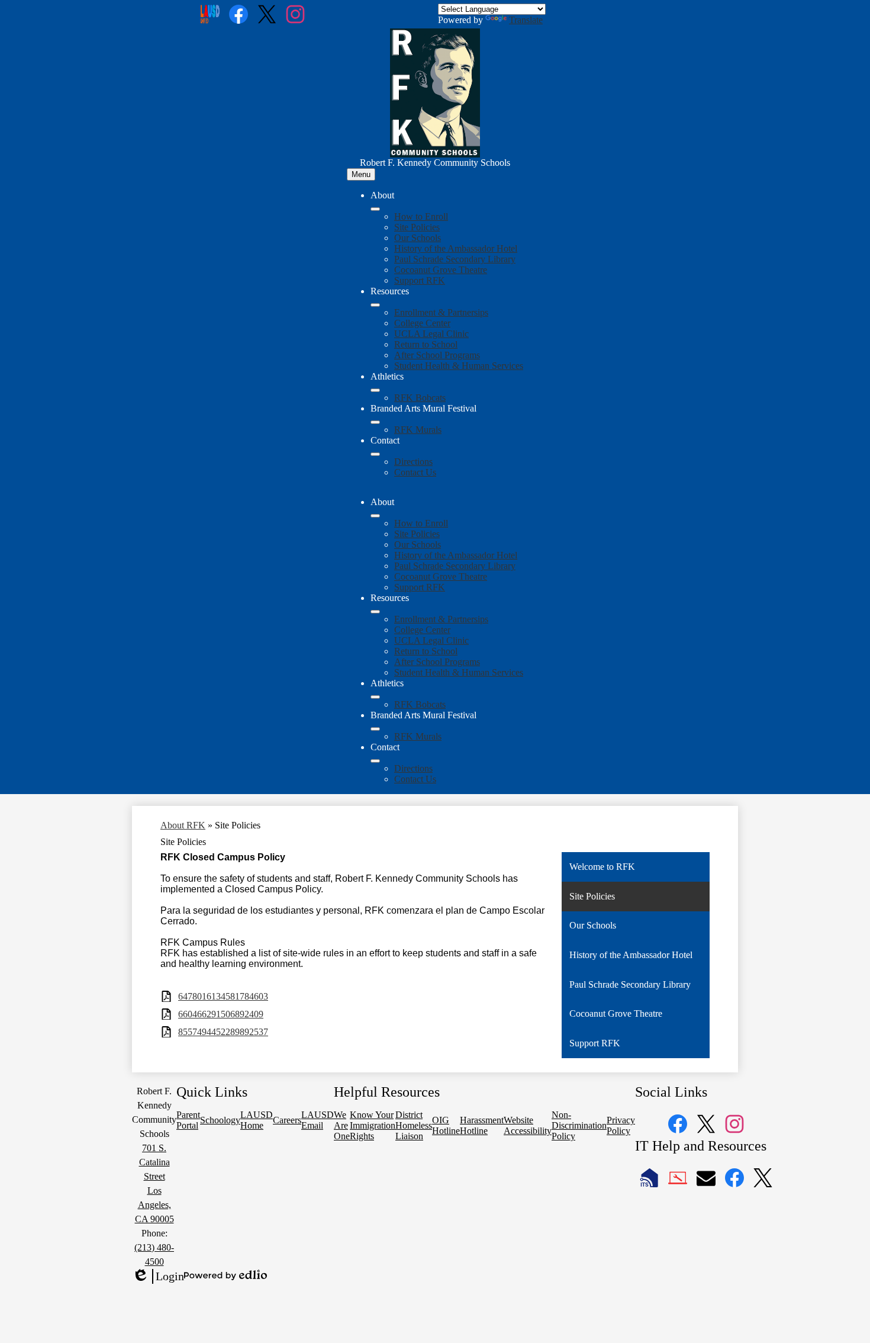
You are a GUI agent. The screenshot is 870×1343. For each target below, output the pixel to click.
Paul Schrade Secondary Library (454, 259)
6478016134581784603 (223, 996)
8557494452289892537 (223, 1032)
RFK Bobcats (420, 398)
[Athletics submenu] (375, 390)
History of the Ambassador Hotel (455, 248)
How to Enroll (421, 216)
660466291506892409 (220, 1014)
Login (158, 1277)
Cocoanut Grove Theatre (440, 270)
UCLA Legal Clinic (431, 334)
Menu (361, 174)
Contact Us (415, 472)
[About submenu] (375, 209)
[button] (375, 516)
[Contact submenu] (375, 454)
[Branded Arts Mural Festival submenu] (375, 422)
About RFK (182, 825)
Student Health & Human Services (458, 366)
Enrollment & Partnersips (441, 312)
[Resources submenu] (375, 305)
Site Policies (417, 227)
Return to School (425, 344)
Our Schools (417, 238)
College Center (422, 323)
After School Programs (437, 355)
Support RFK (419, 280)
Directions (413, 462)
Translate (526, 20)
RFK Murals (418, 430)
